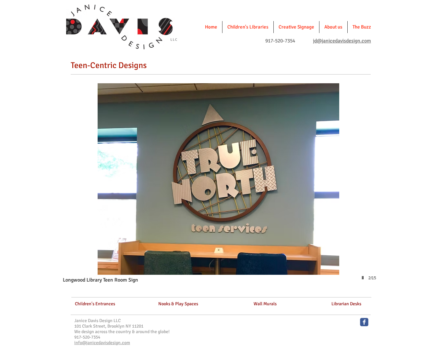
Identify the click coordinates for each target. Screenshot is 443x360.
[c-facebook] (364, 322)
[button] (198, 189)
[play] (363, 278)
